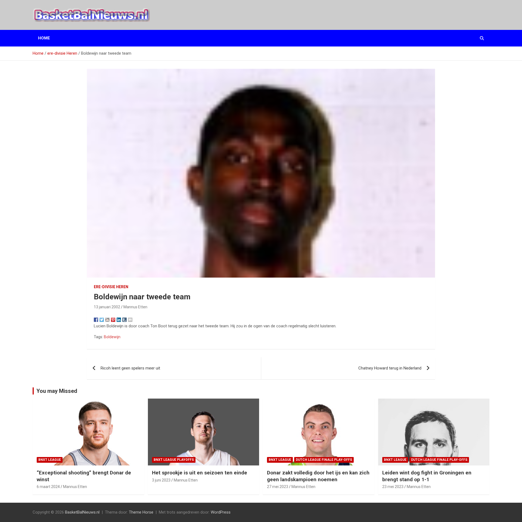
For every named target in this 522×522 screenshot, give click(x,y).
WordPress (221, 512)
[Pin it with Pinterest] (113, 320)
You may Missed (56, 391)
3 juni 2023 (161, 480)
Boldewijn (112, 337)
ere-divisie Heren (111, 287)
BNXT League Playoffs (174, 460)
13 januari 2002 (107, 307)
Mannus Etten (135, 307)
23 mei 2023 (392, 486)
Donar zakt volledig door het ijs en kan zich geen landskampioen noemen (318, 476)
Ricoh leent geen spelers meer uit (130, 368)
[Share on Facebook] (96, 320)
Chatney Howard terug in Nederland (389, 368)
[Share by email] (130, 320)
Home (44, 38)
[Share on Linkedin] (119, 320)
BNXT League (49, 460)
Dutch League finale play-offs (324, 460)
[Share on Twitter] (102, 320)
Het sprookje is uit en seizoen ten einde (199, 473)
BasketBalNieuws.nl (82, 512)
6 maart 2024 (48, 486)
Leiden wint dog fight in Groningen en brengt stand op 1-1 (426, 476)
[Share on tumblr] (124, 320)
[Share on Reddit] (107, 320)
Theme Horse (141, 512)
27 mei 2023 (277, 486)
